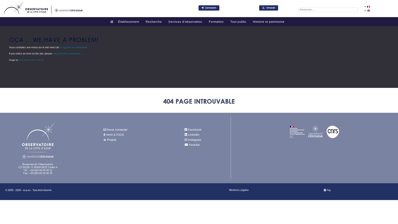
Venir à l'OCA (115, 134)
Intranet (270, 8)
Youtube (194, 144)
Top (328, 190)
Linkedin (193, 134)
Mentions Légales (239, 190)
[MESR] (297, 131)
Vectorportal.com (27, 60)
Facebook (194, 129)
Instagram (194, 139)
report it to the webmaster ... (68, 53)
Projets (111, 139)
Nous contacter (117, 129)
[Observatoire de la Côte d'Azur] (43, 8)
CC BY (40, 60)
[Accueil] (112, 20)
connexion (210, 8)
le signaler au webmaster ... (75, 47)
